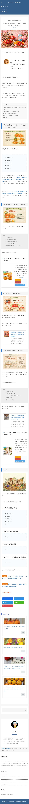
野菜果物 (14, 27)
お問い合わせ (4, 11)
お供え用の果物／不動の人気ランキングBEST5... (13, 647)
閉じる (7, 104)
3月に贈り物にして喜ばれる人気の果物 (11, 111)
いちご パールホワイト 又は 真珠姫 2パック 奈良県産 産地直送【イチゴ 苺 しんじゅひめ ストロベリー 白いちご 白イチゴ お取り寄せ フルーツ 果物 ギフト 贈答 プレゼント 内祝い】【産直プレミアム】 (20, 445)
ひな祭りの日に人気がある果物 (9, 113)
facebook (6, 598)
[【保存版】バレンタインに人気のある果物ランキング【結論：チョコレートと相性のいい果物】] (14, 660)
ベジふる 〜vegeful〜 (10, 801)
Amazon (17, 280)
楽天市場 (17, 282)
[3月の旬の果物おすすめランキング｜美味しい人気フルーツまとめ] (14, 39)
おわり (5, 117)
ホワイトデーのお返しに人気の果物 (10, 115)
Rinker (22, 277)
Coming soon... (5, 777)
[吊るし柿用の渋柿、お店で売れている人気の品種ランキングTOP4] (14, 621)
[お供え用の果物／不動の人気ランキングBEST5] (14, 641)
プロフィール (5, 6)
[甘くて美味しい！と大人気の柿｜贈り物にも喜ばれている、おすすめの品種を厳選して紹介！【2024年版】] (14, 681)
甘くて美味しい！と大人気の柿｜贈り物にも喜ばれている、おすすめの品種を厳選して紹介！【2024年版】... (14, 689)
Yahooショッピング (20, 284)
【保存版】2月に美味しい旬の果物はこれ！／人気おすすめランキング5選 (14, 179)
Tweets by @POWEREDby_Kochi (7, 794)
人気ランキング (7, 592)
